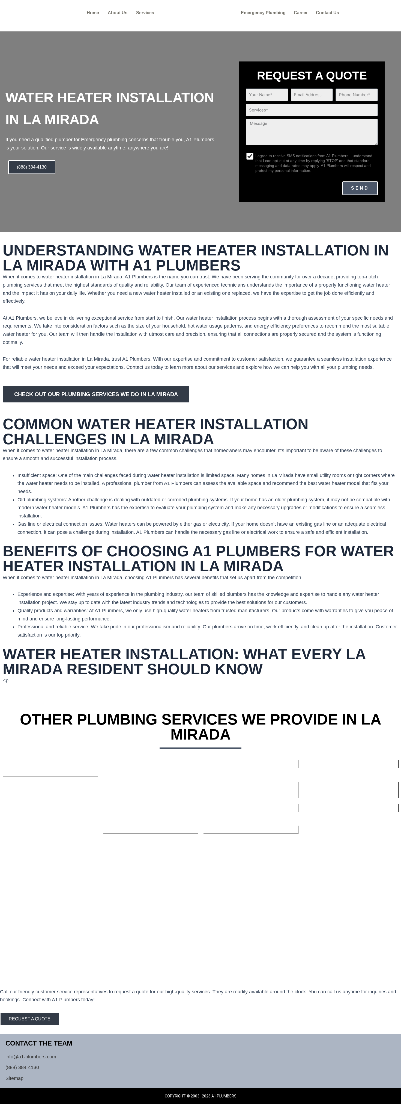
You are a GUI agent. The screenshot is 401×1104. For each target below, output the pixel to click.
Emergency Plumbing (263, 12)
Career (301, 12)
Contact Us (327, 12)
